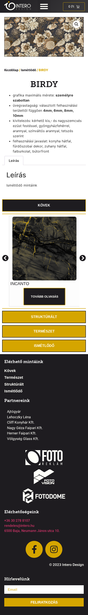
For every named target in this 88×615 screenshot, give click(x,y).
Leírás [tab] (14, 160)
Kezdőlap (11, 70)
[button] (44, 6)
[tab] (44, 205)
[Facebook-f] (34, 549)
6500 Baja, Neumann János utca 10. (32, 531)
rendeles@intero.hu (19, 526)
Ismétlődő (28, 70)
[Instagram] (53, 549)
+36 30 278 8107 (17, 521)
